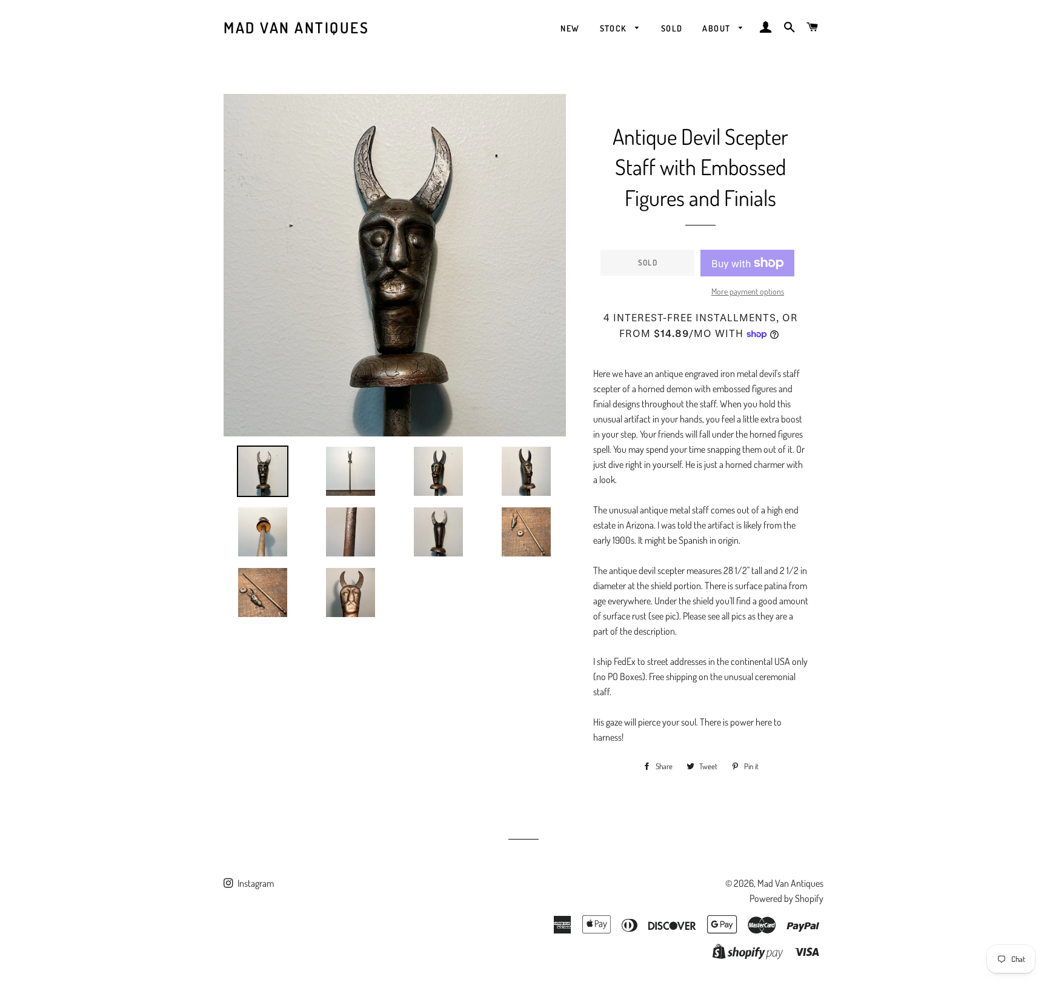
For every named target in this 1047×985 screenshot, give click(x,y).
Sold (672, 28)
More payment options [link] (747, 291)
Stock (615, 28)
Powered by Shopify (786, 898)
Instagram (255, 883)
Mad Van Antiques (296, 27)
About (717, 28)
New (569, 28)
